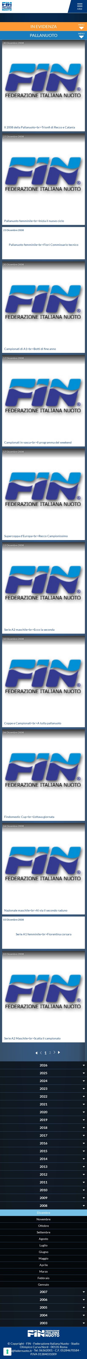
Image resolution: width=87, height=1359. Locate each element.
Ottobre (43, 1225)
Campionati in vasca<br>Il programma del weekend (38, 442)
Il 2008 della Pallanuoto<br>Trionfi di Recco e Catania (39, 127)
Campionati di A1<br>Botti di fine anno (30, 349)
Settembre (43, 1232)
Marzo (43, 1271)
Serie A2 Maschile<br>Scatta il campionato (32, 1038)
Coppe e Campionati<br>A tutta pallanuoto (32, 723)
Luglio (43, 1245)
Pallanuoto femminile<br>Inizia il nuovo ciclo (34, 221)
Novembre (43, 1219)
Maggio (43, 1258)
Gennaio (43, 1284)
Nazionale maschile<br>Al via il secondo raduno (35, 910)
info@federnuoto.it (19, 1350)
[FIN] (37, 6)
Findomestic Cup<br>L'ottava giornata (29, 817)
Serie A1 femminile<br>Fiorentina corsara (43, 934)
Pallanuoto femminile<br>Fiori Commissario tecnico (43, 244)
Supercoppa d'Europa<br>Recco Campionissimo (36, 536)
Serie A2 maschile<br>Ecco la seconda (29, 629)
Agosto (43, 1239)
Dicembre (43, 1212)
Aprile (43, 1265)
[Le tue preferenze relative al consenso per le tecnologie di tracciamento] (7, 1352)
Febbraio (43, 1278)
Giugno (43, 1252)
